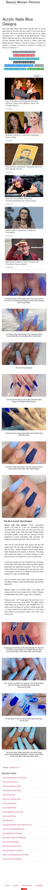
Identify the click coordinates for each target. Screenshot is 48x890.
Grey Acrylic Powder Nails (12, 790)
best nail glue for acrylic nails (24, 62)
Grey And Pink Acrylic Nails (12, 859)
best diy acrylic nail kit (35, 69)
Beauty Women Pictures (23, 2)
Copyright (39, 885)
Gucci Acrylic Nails (9, 807)
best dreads (39, 65)
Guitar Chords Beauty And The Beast (16, 854)
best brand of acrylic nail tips (24, 55)
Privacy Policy (27, 885)
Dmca (7, 885)
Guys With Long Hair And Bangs (14, 837)
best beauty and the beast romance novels (24, 59)
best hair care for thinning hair (15, 69)
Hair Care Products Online (12, 799)
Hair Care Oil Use (9, 795)
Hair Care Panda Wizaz (11, 842)
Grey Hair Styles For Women (13, 850)
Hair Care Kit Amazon (10, 782)
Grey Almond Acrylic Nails (12, 846)
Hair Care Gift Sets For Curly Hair (14, 777)
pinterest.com (14, 767)
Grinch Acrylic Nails (9, 803)
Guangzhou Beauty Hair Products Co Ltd (17, 825)
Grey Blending (8, 820)
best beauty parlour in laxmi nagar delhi (19, 65)
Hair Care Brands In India (12, 786)
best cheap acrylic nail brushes (24, 52)
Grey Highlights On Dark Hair (13, 812)
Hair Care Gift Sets (9, 816)
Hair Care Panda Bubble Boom (13, 829)
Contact (16, 885)
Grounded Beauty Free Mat (12, 833)
